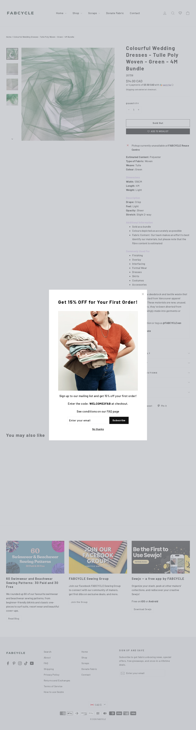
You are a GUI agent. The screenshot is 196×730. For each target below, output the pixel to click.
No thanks (98, 429)
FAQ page (113, 411)
